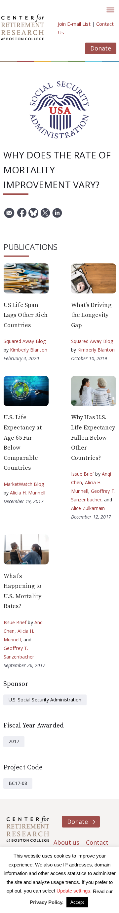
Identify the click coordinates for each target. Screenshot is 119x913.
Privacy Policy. (46, 902)
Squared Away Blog (25, 341)
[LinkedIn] (57, 215)
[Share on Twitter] (45, 215)
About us (66, 842)
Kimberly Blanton (28, 350)
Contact (97, 842)
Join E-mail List (74, 23)
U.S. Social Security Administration (45, 699)
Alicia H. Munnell (27, 493)
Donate (100, 48)
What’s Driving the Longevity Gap (91, 315)
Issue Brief (82, 474)
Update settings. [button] (74, 891)
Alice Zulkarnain (88, 508)
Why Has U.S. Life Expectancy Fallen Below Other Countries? (93, 437)
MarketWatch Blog (24, 484)
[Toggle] (110, 10)
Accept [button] (77, 902)
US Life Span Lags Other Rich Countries (26, 315)
